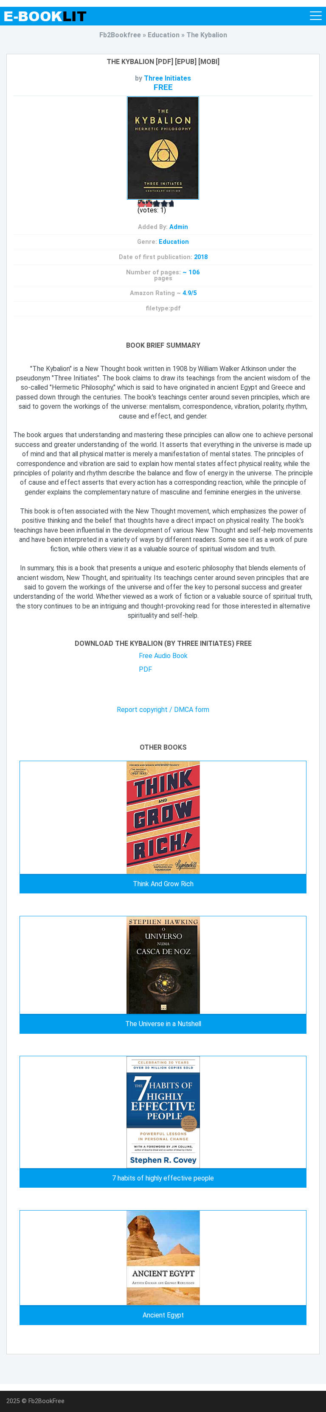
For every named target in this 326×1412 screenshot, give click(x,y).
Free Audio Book (163, 656)
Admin (178, 227)
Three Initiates (167, 78)
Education (174, 242)
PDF (145, 669)
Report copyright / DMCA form (163, 709)
